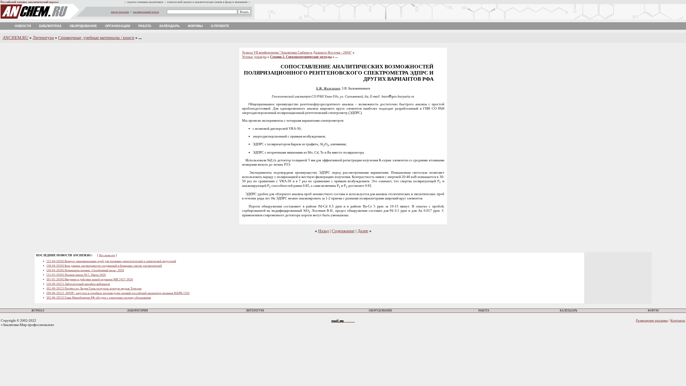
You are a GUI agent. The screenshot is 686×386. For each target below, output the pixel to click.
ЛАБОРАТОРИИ (137, 310)
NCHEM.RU (15, 37)
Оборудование (83, 26)
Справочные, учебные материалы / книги (96, 37)
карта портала (120, 11)
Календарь (169, 26)
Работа (144, 26)
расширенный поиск (146, 11)
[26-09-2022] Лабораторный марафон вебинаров (78, 284)
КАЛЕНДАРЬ (568, 310)
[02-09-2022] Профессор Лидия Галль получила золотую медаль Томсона (94, 288)
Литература (43, 37)
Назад (323, 231)
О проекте (220, 26)
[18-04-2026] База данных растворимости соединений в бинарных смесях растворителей (104, 265)
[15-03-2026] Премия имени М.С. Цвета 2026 (76, 274)
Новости (23, 26)
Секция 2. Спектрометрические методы (301, 57)
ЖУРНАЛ (37, 310)
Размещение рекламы (652, 320)
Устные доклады (254, 57)
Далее (362, 231)
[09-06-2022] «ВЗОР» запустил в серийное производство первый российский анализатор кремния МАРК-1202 (118, 293)
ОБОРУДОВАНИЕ (380, 310)
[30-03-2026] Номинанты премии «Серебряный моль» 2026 (85, 270)
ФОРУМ (653, 310)
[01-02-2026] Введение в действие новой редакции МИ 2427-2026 (90, 279)
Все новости (107, 255)
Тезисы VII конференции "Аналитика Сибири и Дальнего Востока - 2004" (297, 52)
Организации (117, 26)
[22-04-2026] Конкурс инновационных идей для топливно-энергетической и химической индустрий (111, 261)
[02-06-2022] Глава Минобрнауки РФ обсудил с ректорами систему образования (99, 297)
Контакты (677, 320)
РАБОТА (483, 310)
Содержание (343, 231)
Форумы (195, 26)
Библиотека (50, 26)
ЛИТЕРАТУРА (255, 310)
